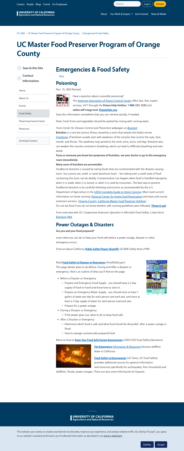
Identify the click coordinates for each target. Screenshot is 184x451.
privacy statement (113, 435)
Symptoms (62, 137)
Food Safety (25, 113)
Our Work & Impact (120, 14)
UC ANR (21, 33)
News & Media (158, 14)
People (30, 4)
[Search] (139, 4)
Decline (147, 444)
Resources (24, 128)
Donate (160, 4)
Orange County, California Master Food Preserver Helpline (112, 201)
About (104, 14)
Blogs (38, 4)
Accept (160, 444)
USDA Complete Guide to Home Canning (117, 192)
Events (46, 4)
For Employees (59, 4)
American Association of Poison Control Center (104, 100)
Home (22, 90)
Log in (147, 4)
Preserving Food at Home (32, 121)
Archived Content (28, 140)
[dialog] (92, 438)
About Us (23, 98)
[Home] (36, 14)
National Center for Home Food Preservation (116, 196)
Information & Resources (117, 346)
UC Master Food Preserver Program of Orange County (53, 33)
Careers (21, 4)
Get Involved (141, 14)
